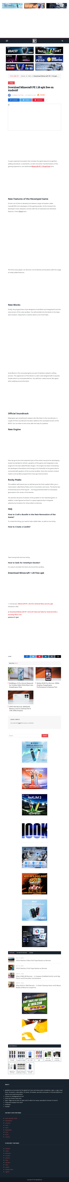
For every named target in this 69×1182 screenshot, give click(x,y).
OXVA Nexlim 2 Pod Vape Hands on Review (31, 968)
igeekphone (39, 1179)
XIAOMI (31, 952)
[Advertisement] (34, 23)
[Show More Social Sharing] (46, 100)
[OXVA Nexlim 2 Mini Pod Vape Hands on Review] (11, 959)
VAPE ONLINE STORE (11, 1118)
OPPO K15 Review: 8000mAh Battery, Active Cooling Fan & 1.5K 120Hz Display (20, 708)
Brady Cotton (18, 95)
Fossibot (7, 1155)
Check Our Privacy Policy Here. (13, 1098)
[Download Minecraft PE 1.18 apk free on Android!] (34, 117)
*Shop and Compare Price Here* (14, 1102)
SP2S (6, 1132)
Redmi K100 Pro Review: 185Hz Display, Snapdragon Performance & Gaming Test (48, 685)
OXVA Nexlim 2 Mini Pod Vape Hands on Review (33, 960)
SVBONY (7, 1148)
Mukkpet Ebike (9, 1169)
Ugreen (7, 1172)
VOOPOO (7, 1123)
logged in (20, 723)
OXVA (6, 1125)
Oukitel (7, 1167)
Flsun (6, 1160)
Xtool (6, 1165)
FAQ (11, 83)
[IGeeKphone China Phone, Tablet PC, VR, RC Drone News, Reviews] (34, 41)
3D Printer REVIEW (22, 952)
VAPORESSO (8, 1121)
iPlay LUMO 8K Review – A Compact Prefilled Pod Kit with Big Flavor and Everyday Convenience (38, 977)
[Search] (62, 41)
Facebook (7, 1104)
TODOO (7, 1137)
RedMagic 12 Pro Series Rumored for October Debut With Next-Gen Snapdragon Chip (21, 685)
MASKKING (8, 1130)
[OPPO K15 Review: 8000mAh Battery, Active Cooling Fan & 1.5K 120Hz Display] (20, 697)
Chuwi (7, 1151)
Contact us (8, 1096)
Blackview (8, 1153)
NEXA (6, 1127)
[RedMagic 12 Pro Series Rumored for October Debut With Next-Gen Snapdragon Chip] (20, 674)
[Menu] (7, 41)
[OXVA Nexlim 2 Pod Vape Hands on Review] (11, 967)
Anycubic (7, 1162)
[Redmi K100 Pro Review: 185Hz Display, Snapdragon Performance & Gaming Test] (48, 674)
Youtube (7, 1106)
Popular (11, 952)
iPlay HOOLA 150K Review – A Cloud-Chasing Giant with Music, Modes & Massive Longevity (38, 986)
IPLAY (6, 1134)
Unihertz (7, 1158)
